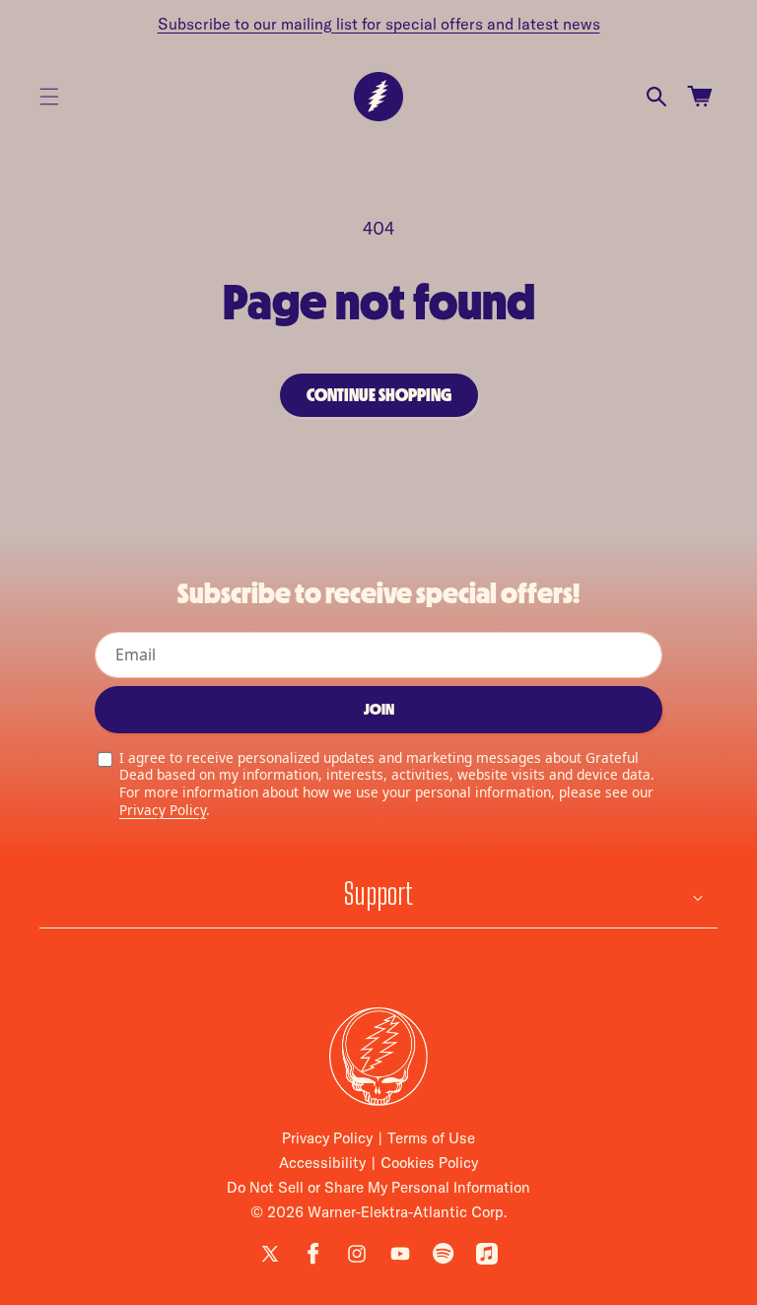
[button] (49, 96)
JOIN (379, 709)
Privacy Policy (162, 809)
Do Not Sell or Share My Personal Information (378, 1187)
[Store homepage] (378, 1056)
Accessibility (322, 1162)
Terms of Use (431, 1138)
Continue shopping (379, 395)
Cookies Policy (429, 1162)
